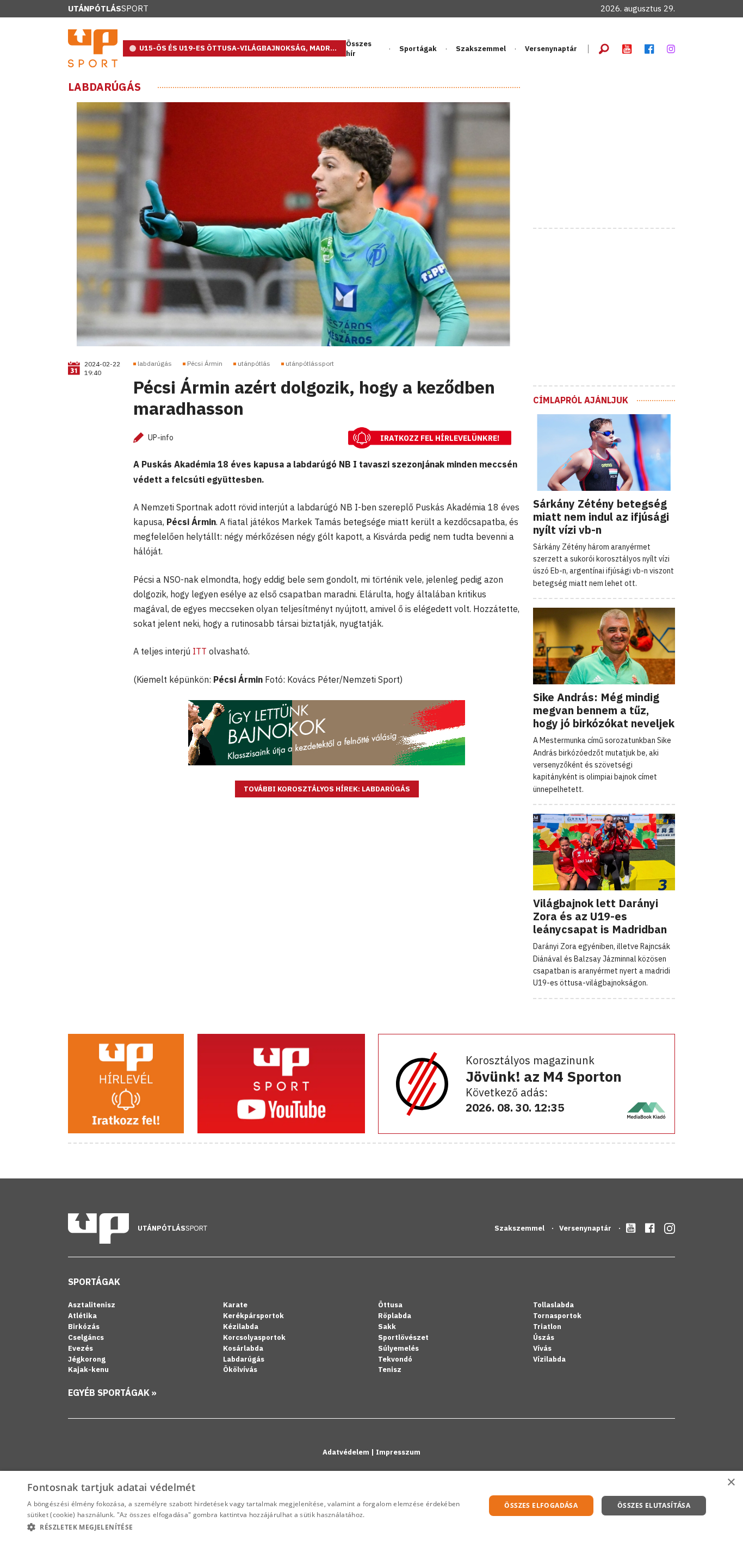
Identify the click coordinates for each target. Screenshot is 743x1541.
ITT (201, 651)
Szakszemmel (481, 48)
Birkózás (84, 1326)
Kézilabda (240, 1326)
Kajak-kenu (88, 1369)
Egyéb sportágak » (112, 1392)
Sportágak (94, 1281)
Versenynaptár (551, 48)
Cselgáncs (86, 1337)
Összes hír (358, 48)
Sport (108, 8)
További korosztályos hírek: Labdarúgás (327, 789)
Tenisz (389, 1369)
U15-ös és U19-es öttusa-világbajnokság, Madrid (238, 48)
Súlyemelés (398, 1348)
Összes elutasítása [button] (653, 1505)
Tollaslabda (553, 1304)
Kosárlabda (243, 1348)
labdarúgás (155, 363)
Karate (235, 1304)
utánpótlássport (310, 363)
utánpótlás (254, 363)
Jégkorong (87, 1359)
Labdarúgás (104, 86)
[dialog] (371, 1506)
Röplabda (394, 1315)
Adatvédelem (347, 1452)
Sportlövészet (403, 1337)
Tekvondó (395, 1359)
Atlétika (82, 1315)
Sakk (387, 1326)
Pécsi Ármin (204, 363)
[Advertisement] (614, 148)
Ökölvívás (240, 1369)
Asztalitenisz (91, 1304)
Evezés (80, 1348)
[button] (249, 1526)
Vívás (542, 1348)
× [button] (731, 1482)
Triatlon (547, 1326)
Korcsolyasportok (254, 1337)
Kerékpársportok (253, 1315)
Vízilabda (549, 1359)
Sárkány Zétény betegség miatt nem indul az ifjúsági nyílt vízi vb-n (601, 516)
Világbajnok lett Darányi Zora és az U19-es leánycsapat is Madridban (600, 916)
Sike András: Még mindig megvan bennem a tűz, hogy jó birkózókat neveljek (603, 710)
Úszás (543, 1337)
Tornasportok (557, 1315)
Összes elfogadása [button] (541, 1505)
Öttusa (390, 1304)
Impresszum (398, 1452)
